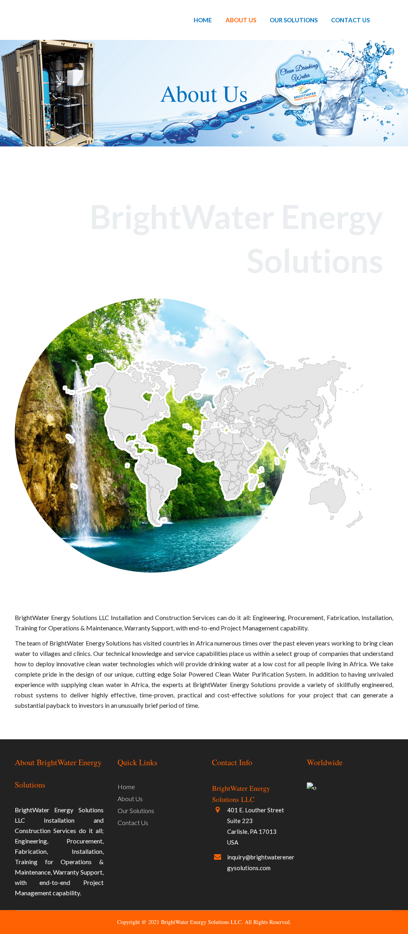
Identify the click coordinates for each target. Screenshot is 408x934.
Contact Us (133, 822)
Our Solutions (136, 810)
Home (126, 786)
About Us (130, 798)
